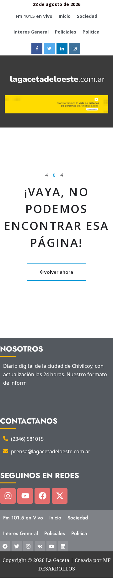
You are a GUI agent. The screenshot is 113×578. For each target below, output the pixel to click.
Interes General (31, 32)
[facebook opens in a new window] (36, 48)
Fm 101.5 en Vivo (34, 16)
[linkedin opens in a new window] (61, 48)
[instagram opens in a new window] (74, 48)
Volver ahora (58, 272)
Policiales (65, 32)
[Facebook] (42, 496)
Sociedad (87, 16)
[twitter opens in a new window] (49, 48)
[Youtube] (25, 496)
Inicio (65, 16)
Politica (91, 32)
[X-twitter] (59, 496)
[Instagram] (8, 496)
